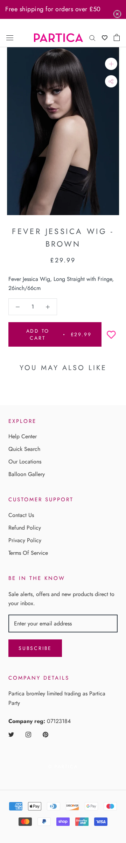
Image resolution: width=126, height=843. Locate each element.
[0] (117, 37)
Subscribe (35, 648)
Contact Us (21, 515)
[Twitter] (11, 734)
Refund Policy (24, 528)
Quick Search (24, 449)
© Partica (63, 766)
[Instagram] (28, 734)
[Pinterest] (45, 734)
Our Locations (24, 462)
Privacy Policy (24, 540)
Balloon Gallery (26, 474)
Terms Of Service (28, 553)
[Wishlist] (104, 38)
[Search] (92, 37)
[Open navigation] (9, 37)
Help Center (22, 436)
